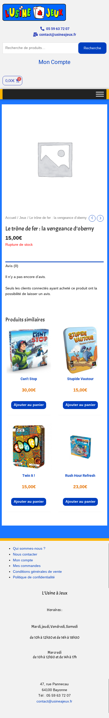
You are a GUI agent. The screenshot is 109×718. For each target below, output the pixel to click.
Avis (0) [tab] (11, 266)
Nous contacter (25, 554)
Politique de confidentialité (34, 577)
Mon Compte (54, 62)
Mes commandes (27, 566)
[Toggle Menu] (100, 94)
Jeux (22, 218)
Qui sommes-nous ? (29, 548)
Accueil (10, 218)
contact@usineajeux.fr (54, 701)
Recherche (92, 48)
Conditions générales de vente (37, 572)
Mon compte (23, 560)
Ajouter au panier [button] (29, 405)
